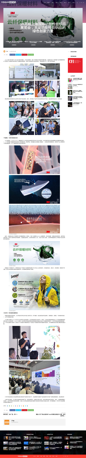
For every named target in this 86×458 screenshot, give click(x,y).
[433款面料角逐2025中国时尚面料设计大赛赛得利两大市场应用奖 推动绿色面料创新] (5, 443)
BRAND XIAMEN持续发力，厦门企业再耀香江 (55, 448)
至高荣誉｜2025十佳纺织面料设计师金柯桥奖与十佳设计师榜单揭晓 (76, 447)
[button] (77, 2)
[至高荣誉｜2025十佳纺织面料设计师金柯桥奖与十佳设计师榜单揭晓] (67, 447)
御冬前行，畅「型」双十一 (10, 414)
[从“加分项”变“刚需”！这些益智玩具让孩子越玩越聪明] (70, 80)
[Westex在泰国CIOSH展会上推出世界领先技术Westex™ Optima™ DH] (26, 447)
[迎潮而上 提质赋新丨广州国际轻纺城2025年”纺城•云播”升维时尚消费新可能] (46, 443)
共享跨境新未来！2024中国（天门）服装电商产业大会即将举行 (35, 443)
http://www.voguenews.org (14, 422)
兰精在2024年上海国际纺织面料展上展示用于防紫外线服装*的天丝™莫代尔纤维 (15, 448)
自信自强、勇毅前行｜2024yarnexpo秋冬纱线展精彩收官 (35, 438)
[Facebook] (80, 3)
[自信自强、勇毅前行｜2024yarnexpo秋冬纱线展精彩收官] (26, 438)
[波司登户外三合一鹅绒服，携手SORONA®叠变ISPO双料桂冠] (70, 92)
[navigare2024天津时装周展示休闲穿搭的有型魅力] (67, 442)
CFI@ (7, 51)
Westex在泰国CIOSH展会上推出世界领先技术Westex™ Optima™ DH (35, 448)
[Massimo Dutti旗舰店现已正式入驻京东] (70, 86)
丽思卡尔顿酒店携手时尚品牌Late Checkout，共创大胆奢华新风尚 (15, 438)
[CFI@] (4, 51)
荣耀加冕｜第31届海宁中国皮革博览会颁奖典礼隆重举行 (76, 437)
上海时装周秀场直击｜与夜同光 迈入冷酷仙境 (77, 103)
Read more (14, 44)
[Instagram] (82, 3)
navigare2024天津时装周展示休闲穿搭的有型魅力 (76, 442)
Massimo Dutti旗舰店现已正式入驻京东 (78, 85)
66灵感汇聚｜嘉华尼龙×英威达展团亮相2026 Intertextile (14, 42)
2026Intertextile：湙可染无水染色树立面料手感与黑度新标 (72, 42)
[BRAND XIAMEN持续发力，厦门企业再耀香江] (46, 448)
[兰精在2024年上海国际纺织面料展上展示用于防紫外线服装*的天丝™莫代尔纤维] (5, 448)
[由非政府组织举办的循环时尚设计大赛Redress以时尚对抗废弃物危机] (70, 98)
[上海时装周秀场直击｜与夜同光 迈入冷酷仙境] (70, 104)
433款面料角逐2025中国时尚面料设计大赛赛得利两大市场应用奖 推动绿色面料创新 (15, 443)
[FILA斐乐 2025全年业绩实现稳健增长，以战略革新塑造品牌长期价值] (46, 438)
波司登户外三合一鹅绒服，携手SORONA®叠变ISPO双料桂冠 (77, 91)
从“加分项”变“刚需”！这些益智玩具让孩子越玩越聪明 (77, 79)
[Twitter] (84, 3)
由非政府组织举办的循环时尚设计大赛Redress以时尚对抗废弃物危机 (78, 97)
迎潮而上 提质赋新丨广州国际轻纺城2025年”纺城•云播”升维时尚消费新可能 (55, 443)
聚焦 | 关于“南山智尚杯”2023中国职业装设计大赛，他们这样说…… (50, 415)
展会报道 (43, 20)
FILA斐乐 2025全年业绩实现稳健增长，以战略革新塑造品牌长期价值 (55, 438)
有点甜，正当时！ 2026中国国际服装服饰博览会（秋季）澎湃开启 (52, 42)
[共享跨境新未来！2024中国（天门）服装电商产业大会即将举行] (26, 443)
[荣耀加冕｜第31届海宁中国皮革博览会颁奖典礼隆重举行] (67, 438)
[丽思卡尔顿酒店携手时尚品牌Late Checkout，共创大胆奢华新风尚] (5, 438)
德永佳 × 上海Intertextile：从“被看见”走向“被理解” (33, 42)
